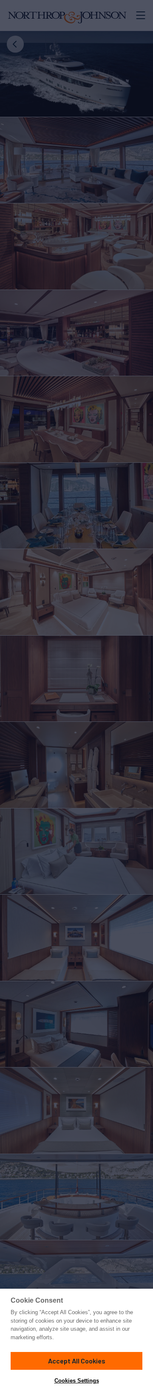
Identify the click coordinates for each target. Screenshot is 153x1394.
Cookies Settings (76, 1380)
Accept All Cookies (76, 1361)
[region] (76, 1341)
